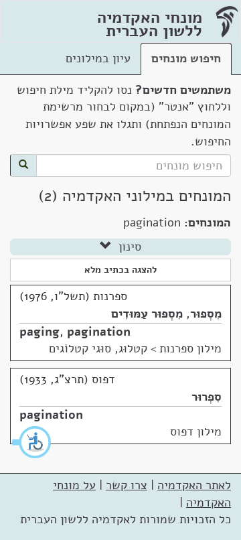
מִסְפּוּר (206, 314)
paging (39, 332)
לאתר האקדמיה (194, 485)
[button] (32, 442)
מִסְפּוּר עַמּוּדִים (147, 314)
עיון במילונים (98, 58)
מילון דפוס (196, 431)
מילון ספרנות (190, 348)
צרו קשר (126, 485)
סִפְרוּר (206, 397)
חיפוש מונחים (186, 58)
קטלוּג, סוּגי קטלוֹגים (98, 348)
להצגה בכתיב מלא (120, 269)
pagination (99, 332)
